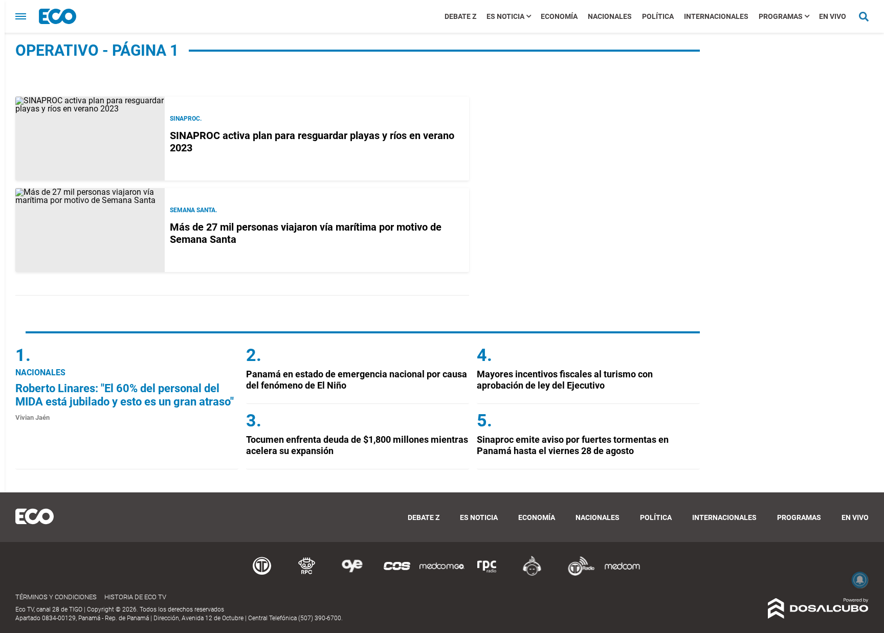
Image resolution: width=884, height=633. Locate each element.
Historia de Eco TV (135, 597)
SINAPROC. (186, 118)
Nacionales (610, 16)
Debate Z (460, 16)
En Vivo (832, 16)
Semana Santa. (193, 210)
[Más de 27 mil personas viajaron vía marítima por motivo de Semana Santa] (90, 230)
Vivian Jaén (32, 417)
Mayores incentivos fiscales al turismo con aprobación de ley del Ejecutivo (565, 380)
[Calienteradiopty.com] (532, 574)
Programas (781, 16)
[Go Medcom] (442, 574)
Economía (559, 16)
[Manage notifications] (860, 580)
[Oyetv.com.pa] (351, 574)
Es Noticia (505, 16)
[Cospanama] (396, 574)
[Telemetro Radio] (577, 574)
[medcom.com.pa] (622, 574)
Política (658, 16)
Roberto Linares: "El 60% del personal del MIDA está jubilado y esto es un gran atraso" (124, 395)
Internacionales (716, 16)
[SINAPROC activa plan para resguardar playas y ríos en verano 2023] (90, 138)
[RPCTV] (306, 574)
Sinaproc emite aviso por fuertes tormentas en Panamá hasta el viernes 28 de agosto (573, 445)
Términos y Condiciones (56, 597)
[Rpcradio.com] (487, 574)
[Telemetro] (261, 574)
